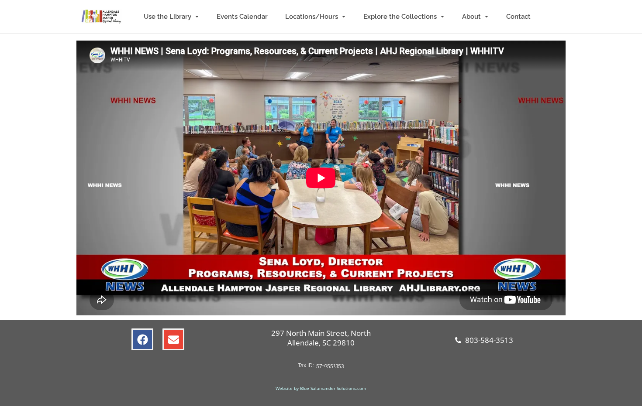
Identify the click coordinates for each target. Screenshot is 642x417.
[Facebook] (142, 339)
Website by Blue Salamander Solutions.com (321, 388)
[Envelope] (173, 339)
